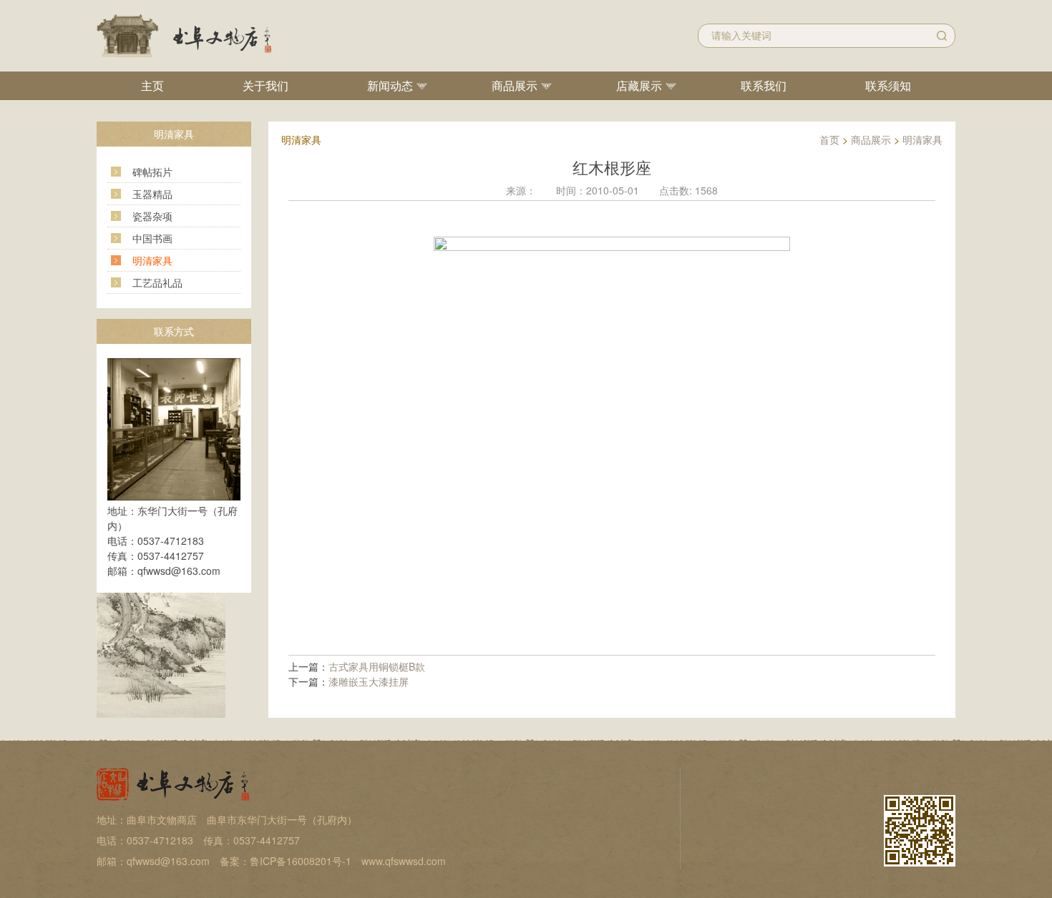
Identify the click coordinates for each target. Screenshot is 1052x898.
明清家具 (152, 260)
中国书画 (152, 238)
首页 (829, 139)
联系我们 (763, 85)
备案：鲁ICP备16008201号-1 (285, 861)
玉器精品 (152, 194)
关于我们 (265, 85)
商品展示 (514, 85)
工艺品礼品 (157, 282)
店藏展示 (639, 85)
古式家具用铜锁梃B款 (376, 666)
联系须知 (888, 85)
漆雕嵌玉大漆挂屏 (368, 681)
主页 (152, 85)
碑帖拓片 (152, 171)
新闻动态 (390, 85)
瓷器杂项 (152, 216)
